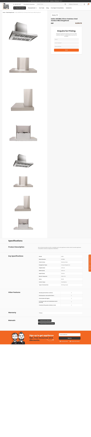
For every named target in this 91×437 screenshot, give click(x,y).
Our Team (41, 8)
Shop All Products (20, 8)
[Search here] (65, 4)
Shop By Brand (31, 8)
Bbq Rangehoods (10, 12)
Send (66, 50)
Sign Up (70, 338)
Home (4, 12)
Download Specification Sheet (47, 323)
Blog (47, 8)
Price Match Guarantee (29, 4)
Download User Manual (45, 320)
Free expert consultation (57, 8)
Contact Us (69, 8)
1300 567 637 (18, 4)
